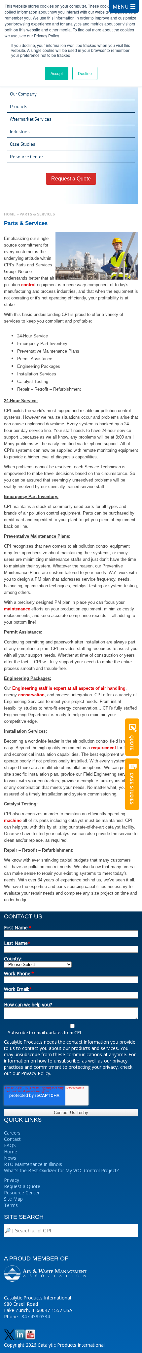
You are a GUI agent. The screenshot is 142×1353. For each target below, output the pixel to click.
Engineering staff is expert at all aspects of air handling (68, 688)
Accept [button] (57, 73)
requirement (103, 747)
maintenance (17, 608)
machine (12, 820)
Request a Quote (22, 1186)
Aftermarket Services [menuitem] (31, 118)
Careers (12, 1133)
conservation (31, 694)
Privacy (11, 1180)
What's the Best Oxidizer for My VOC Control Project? (61, 1170)
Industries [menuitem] (20, 131)
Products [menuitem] (18, 106)
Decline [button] (85, 73)
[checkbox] (71, 1029)
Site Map (13, 1199)
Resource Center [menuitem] (26, 156)
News (10, 1158)
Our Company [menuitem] (23, 93)
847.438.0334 (35, 1316)
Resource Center (22, 1192)
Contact (12, 1139)
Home (10, 214)
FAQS (10, 1145)
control (28, 284)
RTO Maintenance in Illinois (33, 1164)
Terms (11, 1205)
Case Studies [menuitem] (22, 143)
